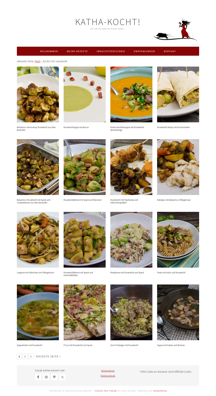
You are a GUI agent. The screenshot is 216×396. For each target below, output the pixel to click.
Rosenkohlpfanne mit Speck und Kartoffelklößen (78, 274)
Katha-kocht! (108, 22)
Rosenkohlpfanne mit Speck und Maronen (83, 200)
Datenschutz (108, 375)
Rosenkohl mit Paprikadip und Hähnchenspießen (124, 201)
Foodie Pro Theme (106, 390)
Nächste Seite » (48, 356)
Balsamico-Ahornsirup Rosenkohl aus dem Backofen (36, 128)
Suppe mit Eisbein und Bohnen (171, 345)
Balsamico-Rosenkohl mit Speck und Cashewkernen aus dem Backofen (33, 201)
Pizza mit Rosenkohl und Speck (78, 345)
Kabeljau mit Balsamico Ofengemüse (174, 200)
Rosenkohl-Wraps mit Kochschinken (173, 127)
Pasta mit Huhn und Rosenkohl (171, 272)
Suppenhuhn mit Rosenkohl (29, 345)
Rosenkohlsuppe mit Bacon (76, 127)
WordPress (160, 390)
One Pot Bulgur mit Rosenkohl (124, 345)
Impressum (108, 370)
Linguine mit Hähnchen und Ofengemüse (35, 272)
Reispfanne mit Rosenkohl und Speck (127, 272)
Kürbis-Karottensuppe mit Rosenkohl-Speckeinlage (127, 128)
